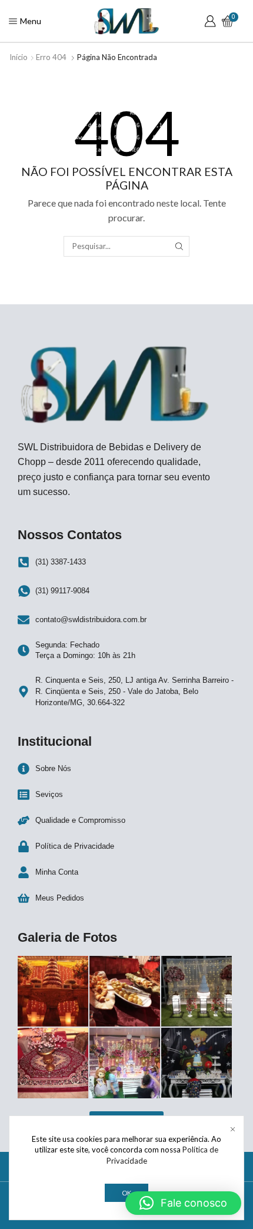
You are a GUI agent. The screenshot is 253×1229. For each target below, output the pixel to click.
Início (18, 57)
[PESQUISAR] (179, 246)
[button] (183, 1203)
